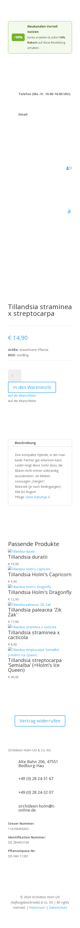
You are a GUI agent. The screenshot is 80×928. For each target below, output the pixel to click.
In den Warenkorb (32, 387)
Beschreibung (25, 443)
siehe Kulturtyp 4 (38, 497)
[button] (22, 395)
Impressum (37, 907)
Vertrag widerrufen (40, 721)
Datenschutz (58, 907)
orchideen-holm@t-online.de (38, 119)
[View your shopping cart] (64, 168)
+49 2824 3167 (29, 102)
